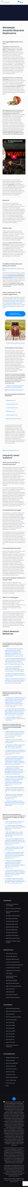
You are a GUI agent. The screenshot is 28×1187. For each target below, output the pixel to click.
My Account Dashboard (12, 1063)
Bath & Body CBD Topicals (12, 983)
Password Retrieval (11, 1066)
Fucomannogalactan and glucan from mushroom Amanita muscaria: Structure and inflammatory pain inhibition (15, 660)
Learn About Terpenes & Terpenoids (12, 1045)
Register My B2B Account (12, 1057)
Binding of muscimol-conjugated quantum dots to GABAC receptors (14, 795)
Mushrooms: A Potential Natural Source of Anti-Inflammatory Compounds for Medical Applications (14, 668)
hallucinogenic (6, 181)
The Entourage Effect (11, 1019)
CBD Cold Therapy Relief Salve (13, 986)
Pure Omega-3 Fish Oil (11, 994)
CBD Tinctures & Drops (11, 953)
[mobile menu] (26, 2)
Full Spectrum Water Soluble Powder (13, 941)
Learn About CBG (10, 1028)
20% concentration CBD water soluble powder (14, 300)
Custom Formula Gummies (13, 962)
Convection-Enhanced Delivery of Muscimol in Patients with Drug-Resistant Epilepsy (15, 827)
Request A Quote (10, 1071)
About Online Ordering (11, 1077)
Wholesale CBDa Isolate (12, 921)
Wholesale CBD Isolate (12, 918)
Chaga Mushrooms (11, 400)
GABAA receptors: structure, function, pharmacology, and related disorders (14, 732)
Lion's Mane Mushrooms (12, 408)
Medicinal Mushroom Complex (13, 418)
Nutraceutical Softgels (11, 980)
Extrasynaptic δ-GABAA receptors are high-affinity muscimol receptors (15, 745)
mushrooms (8, 125)
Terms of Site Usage (11, 1080)
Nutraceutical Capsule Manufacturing (11, 976)
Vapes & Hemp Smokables (13, 997)
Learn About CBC (10, 1036)
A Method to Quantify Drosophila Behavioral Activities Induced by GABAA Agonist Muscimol (15, 802)
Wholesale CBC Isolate (12, 932)
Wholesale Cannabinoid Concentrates (12, 905)
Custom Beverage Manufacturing (14, 965)
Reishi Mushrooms (10, 411)
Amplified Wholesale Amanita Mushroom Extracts (13, 276)
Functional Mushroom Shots (13, 967)
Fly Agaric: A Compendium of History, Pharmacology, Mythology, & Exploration (15, 674)
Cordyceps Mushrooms (12, 404)
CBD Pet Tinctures (10, 989)
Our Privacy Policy (10, 1083)
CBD (11, 298)
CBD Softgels (9, 973)
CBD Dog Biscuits (10, 992)
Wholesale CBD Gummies (12, 959)
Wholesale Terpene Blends (13, 915)
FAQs (7, 1086)
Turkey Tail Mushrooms (11, 415)
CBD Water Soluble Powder (13, 938)
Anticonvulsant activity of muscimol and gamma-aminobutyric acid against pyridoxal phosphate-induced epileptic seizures (15, 873)
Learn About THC (10, 1039)
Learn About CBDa (10, 1025)
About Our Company (11, 1069)
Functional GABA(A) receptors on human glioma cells (14, 717)
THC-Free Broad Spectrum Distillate (12, 912)
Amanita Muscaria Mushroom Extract (15, 343)
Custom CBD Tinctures (11, 956)
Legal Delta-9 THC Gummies (13, 970)
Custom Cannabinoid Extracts (13, 908)
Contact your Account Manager (14, 305)
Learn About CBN (10, 1034)
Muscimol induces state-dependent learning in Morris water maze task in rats (14, 789)
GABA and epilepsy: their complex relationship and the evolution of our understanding (14, 833)
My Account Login (10, 1060)
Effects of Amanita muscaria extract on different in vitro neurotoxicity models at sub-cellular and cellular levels (15, 680)
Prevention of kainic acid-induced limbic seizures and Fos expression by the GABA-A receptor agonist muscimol (15, 880)
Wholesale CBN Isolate (12, 930)
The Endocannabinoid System (13, 1017)
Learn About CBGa (10, 1031)
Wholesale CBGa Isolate (12, 927)
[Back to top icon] (14, 1098)
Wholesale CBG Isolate (12, 924)
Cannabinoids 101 (10, 1014)
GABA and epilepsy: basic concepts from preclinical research (14, 847)
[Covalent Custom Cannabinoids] (5, 2)
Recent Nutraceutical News (13, 1008)
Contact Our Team (10, 1074)
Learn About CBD (10, 1022)
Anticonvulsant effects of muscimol (14, 821)
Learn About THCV (10, 1042)
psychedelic (12, 250)
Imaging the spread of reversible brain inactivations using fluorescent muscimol (15, 750)
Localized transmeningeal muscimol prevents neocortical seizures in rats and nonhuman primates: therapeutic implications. (14, 855)
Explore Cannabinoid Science (13, 1011)
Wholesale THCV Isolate (12, 935)
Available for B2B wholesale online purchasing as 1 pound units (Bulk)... (14, 386)
